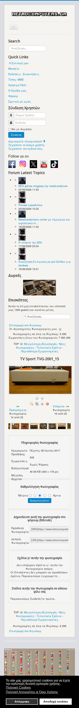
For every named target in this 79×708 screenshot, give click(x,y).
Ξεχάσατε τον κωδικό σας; (25, 148)
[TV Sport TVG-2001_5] (24, 426)
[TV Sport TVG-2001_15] (40, 394)
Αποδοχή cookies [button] (55, 701)
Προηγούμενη (17, 410)
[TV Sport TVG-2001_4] (15, 426)
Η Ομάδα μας (17, 90)
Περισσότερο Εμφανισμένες (39, 351)
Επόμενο (58, 406)
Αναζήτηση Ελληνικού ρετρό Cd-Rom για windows (44, 263)
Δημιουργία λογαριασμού (25, 141)
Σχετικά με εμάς (19, 101)
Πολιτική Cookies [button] (18, 687)
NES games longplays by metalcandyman (43, 186)
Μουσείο (13, 68)
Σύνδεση (16, 135)
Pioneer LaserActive (30, 205)
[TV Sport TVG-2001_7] (43, 426)
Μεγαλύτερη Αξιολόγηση (40, 344)
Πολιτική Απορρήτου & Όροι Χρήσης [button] (32, 692)
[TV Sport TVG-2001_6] (34, 426)
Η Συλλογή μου (18, 63)
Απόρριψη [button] (22, 701)
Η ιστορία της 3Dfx (30, 242)
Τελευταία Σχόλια (49, 347)
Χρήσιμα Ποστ (17, 85)
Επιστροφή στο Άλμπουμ (25, 325)
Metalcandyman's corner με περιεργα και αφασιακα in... (44, 221)
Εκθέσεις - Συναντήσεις (23, 74)
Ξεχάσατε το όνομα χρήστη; (26, 145)
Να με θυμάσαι (22, 129)
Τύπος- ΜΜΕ (16, 79)
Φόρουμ (13, 96)
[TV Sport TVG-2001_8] (52, 426)
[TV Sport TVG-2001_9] (62, 426)
